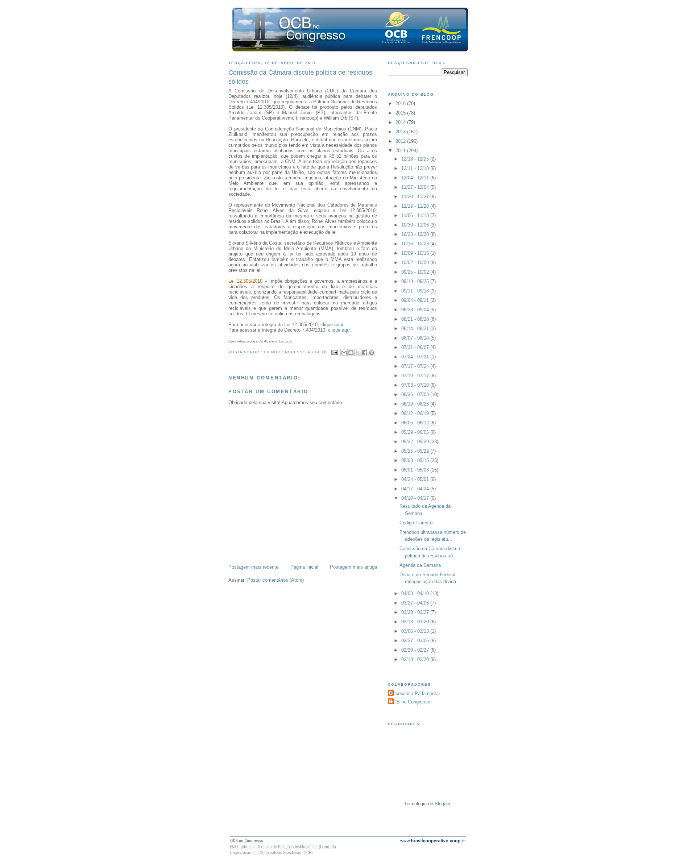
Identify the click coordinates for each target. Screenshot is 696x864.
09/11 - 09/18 (415, 291)
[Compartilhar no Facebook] (364, 352)
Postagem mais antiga (353, 567)
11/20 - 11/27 (415, 196)
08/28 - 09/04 (415, 309)
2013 (401, 131)
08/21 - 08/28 (415, 319)
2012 (401, 141)
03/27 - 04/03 (415, 603)
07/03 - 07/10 (415, 385)
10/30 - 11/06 (415, 225)
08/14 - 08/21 (415, 328)
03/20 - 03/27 (415, 612)
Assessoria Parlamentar (415, 693)
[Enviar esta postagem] (334, 352)
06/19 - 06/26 (415, 404)
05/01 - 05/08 (415, 470)
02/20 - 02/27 (415, 650)
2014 (401, 122)
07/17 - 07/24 (415, 366)
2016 (401, 103)
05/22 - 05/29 (415, 441)
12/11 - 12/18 (415, 168)
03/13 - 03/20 (415, 621)
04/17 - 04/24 (415, 488)
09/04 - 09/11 (415, 300)
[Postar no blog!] (351, 352)
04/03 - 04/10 (415, 593)
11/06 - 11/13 (415, 215)
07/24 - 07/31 (415, 357)
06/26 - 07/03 (415, 394)
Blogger (442, 803)
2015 (401, 113)
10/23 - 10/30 (415, 234)
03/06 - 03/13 (415, 631)
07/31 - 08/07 (415, 347)
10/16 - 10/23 (415, 243)
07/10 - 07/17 (415, 375)
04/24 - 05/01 (415, 479)
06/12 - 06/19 (415, 413)
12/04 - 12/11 (415, 177)
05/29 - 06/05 (415, 432)
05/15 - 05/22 (415, 451)
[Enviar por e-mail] (344, 352)
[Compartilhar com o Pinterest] (371, 352)
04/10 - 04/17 (415, 498)
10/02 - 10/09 (415, 262)
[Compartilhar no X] (357, 352)
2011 (401, 150)
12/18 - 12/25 (415, 159)
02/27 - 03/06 (415, 640)
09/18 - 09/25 (415, 281)
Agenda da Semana (420, 565)
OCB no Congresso (410, 702)
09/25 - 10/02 (415, 272)
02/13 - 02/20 (415, 659)
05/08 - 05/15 (415, 460)
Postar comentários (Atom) (275, 580)
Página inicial (304, 567)
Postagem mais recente (253, 567)
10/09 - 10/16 (415, 253)
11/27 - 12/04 (415, 187)
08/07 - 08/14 (415, 338)
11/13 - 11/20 (415, 206)
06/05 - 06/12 (415, 422)
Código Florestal (416, 523)
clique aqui (331, 324)
